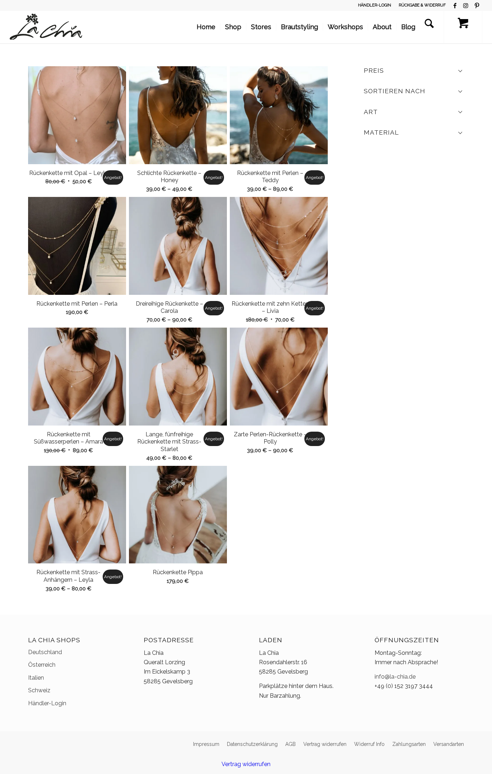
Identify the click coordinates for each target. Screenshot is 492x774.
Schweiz (39, 690)
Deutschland (45, 652)
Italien (36, 677)
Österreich (41, 664)
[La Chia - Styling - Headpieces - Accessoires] (46, 27)
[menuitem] (374, 5)
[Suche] (429, 27)
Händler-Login (47, 703)
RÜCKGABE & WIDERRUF (422, 5)
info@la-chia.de (395, 676)
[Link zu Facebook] (455, 5)
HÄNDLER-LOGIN (374, 5)
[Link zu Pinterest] (476, 5)
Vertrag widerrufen (246, 764)
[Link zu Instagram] (466, 5)
